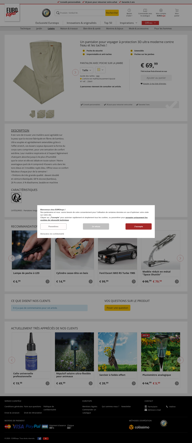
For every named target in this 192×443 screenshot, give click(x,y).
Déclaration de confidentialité (52, 234)
